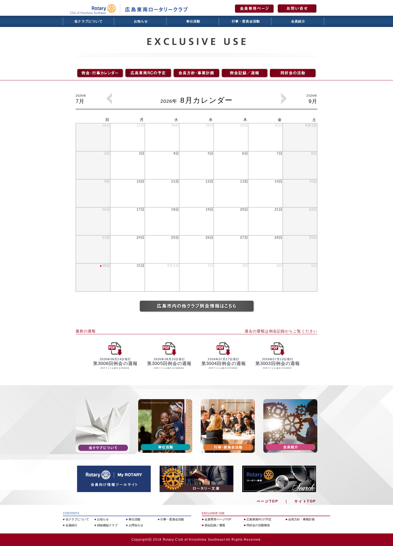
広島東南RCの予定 (258, 519)
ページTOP (268, 501)
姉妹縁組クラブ (107, 525)
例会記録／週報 (215, 525)
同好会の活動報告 (258, 525)
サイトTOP (305, 501)
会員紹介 (298, 21)
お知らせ (141, 21)
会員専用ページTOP (218, 519)
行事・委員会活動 (246, 21)
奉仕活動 (193, 21)
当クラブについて (88, 21)
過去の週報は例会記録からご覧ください (281, 331)
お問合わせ (136, 525)
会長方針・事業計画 (301, 519)
